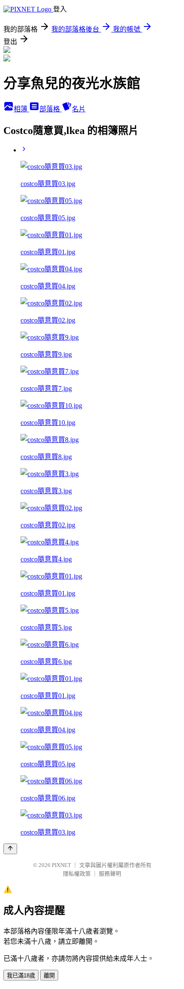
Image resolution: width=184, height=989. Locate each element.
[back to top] (10, 849)
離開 (49, 975)
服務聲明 (110, 873)
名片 (79, 109)
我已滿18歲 (21, 975)
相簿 (21, 109)
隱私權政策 (77, 873)
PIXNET (61, 865)
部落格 (50, 109)
